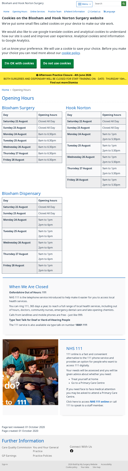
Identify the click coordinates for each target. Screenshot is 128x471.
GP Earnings (9, 455)
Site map (96, 467)
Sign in (5, 464)
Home (5, 90)
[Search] (123, 3)
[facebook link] (72, 451)
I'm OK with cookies (19, 63)
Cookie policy (71, 467)
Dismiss (73, 82)
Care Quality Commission (17, 447)
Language (110, 12)
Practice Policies (42, 455)
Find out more (59, 82)
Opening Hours (19, 12)
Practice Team (54, 12)
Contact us (95, 12)
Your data (85, 467)
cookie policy (71, 53)
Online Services (37, 12)
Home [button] (6, 12)
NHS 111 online (99, 401)
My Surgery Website (88, 464)
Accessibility (106, 464)
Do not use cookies (57, 63)
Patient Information (75, 12)
